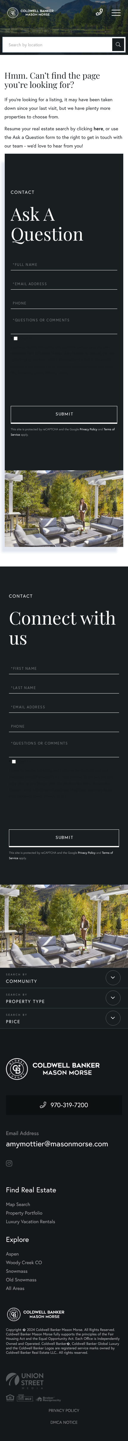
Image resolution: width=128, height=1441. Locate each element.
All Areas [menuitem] (15, 1288)
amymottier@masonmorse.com (57, 1143)
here (98, 129)
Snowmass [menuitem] (17, 1271)
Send (64, 415)
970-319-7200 (69, 1105)
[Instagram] (9, 1163)
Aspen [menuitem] (12, 1254)
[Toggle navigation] (116, 13)
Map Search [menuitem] (18, 1204)
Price (13, 1021)
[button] (118, 44)
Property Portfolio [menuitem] (24, 1213)
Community (21, 981)
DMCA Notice (63, 1422)
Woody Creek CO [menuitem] (24, 1263)
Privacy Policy (56, 373)
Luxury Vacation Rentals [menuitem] (30, 1222)
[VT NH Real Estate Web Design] (64, 1381)
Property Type (25, 1001)
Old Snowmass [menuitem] (21, 1280)
